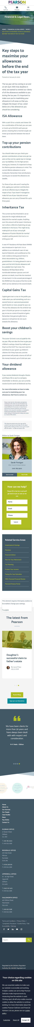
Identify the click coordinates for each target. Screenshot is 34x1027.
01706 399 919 (8, 864)
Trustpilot (5, 610)
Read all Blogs (17, 695)
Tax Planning (9, 564)
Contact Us (5, 822)
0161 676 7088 (8, 909)
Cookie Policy (22, 923)
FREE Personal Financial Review (15, 579)
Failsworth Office (10, 897)
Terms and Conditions (9, 921)
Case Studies (6, 815)
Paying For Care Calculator (13, 574)
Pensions (8, 550)
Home (4, 29)
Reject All (16, 1020)
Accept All (25, 1020)
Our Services (6, 809)
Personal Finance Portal (12, 584)
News (28, 29)
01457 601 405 (8, 888)
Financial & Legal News (16, 29)
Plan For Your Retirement (13, 560)
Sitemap (13, 926)
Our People (5, 812)
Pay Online (5, 820)
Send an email (9, 475)
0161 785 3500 (17, 468)
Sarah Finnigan (15, 435)
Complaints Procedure (9, 923)
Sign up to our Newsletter (17, 701)
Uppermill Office (9, 874)
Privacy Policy (21, 921)
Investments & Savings (12, 545)
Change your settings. (17, 603)
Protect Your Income (11, 569)
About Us (5, 807)
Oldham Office (8, 829)
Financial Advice (10, 555)
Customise (6, 1020)
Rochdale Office (9, 850)
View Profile (24, 475)
